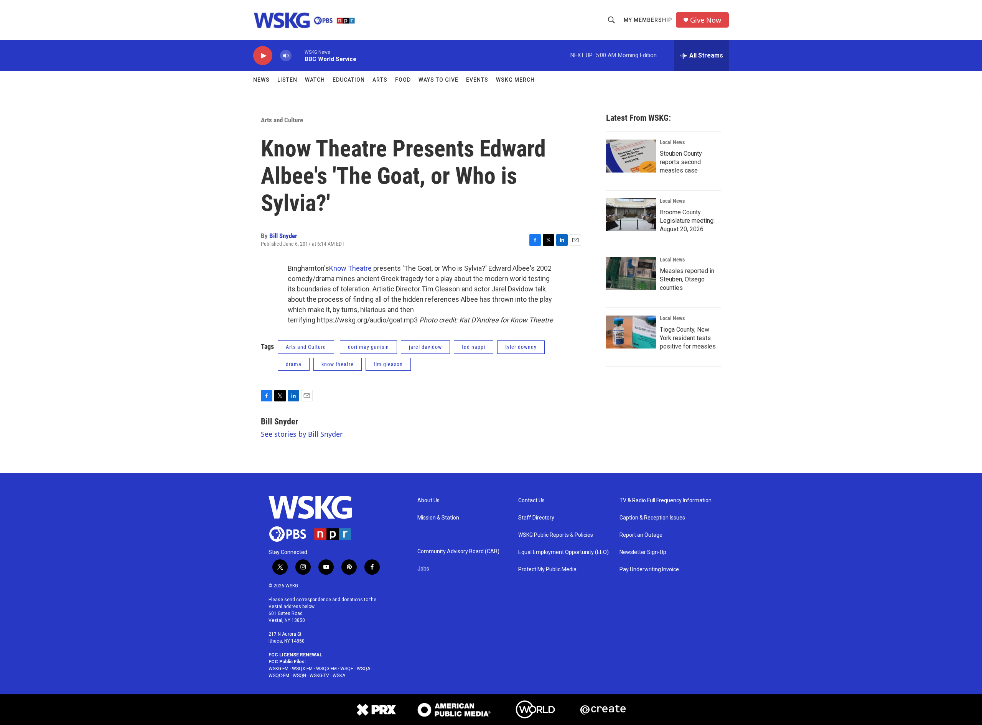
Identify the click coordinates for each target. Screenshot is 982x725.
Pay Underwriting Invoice (649, 569)
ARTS (379, 80)
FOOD (403, 80)
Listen (287, 80)
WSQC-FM (279, 675)
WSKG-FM (278, 668)
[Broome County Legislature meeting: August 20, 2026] (631, 214)
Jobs (423, 569)
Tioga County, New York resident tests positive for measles (688, 338)
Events (477, 80)
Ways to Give (438, 80)
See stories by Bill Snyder (302, 434)
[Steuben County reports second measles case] (631, 156)
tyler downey (521, 347)
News (261, 80)
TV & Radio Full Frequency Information (666, 500)
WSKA (339, 675)
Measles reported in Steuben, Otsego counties (687, 279)
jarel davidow (425, 347)
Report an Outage (641, 535)
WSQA (363, 668)
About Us (428, 500)
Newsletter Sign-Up (643, 552)
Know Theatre (350, 268)
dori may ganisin (368, 347)
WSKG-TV (319, 675)
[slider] (298, 55)
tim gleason (388, 364)
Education (349, 80)
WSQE (346, 668)
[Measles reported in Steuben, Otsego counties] (631, 273)
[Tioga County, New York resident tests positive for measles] (631, 332)
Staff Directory (536, 518)
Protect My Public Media (547, 569)
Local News (672, 142)
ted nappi (473, 347)
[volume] (285, 55)
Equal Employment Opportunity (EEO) (563, 552)
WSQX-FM (302, 668)
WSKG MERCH (515, 80)
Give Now (705, 20)
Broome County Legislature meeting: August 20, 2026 (687, 221)
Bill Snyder (283, 236)
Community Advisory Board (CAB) (458, 551)
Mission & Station (438, 518)
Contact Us (531, 500)
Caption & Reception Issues (652, 518)
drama (294, 364)
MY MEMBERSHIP (648, 20)
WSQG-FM (326, 668)
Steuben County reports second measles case (681, 162)
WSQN (299, 675)
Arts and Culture (282, 120)
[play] (263, 55)
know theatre (337, 364)
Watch (315, 80)
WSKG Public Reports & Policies (555, 535)
